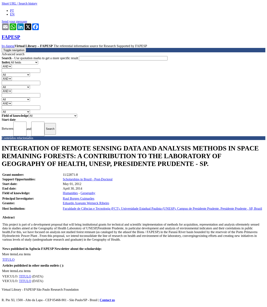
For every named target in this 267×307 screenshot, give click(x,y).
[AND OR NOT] (7, 66)
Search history (28, 3)
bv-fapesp (8, 46)
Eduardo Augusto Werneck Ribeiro (86, 203)
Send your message (14, 21)
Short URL (9, 3)
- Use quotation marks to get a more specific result (40, 58)
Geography (88, 193)
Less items (24, 254)
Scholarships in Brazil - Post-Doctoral (87, 179)
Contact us (107, 300)
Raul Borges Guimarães (78, 198)
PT (12, 10)
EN (12, 14)
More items (9, 254)
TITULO (8, 259)
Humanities (70, 193)
